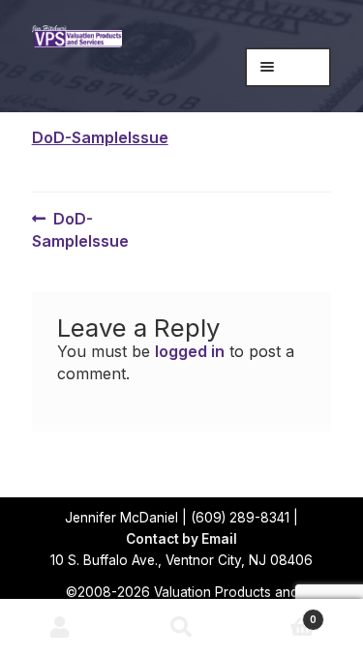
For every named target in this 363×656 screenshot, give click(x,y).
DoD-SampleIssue (100, 137)
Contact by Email (181, 539)
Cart (279, 614)
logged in (190, 351)
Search (181, 628)
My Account (60, 628)
